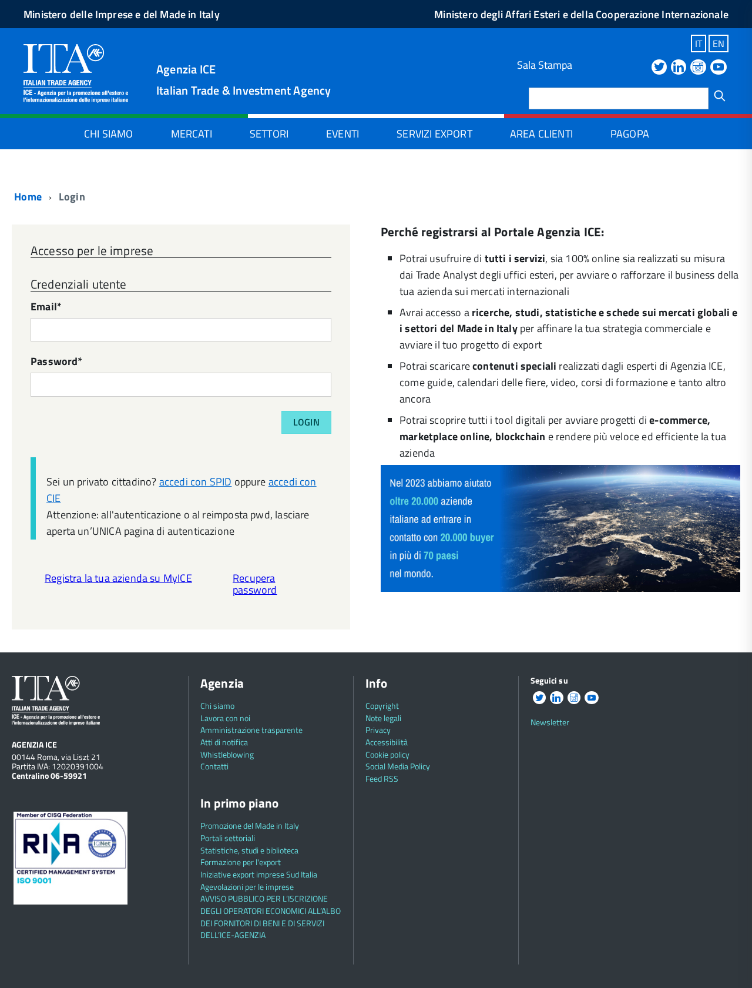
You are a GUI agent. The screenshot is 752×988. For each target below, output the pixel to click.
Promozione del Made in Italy (249, 825)
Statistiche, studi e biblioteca (249, 850)
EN (718, 43)
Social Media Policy (397, 766)
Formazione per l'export (240, 862)
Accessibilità (386, 742)
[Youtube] (718, 68)
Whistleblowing (227, 754)
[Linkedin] (678, 68)
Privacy (378, 730)
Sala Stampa (544, 65)
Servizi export (434, 134)
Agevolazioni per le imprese (247, 886)
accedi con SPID (195, 482)
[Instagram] (698, 68)
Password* (57, 362)
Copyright (382, 705)
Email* (46, 307)
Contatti (214, 766)
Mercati (191, 134)
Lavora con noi (225, 718)
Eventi (342, 134)
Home (27, 197)
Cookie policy (387, 754)
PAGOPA (629, 134)
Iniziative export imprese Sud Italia (258, 874)
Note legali (383, 718)
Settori (269, 134)
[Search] (719, 96)
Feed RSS (381, 778)
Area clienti (541, 134)
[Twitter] (659, 68)
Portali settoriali (227, 838)
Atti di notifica (224, 742)
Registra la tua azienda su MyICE (118, 578)
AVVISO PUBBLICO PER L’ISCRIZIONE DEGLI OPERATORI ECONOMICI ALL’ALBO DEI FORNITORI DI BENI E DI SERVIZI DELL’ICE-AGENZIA (270, 916)
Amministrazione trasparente (251, 730)
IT (698, 43)
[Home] (76, 72)
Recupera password (255, 584)
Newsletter (550, 722)
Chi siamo (108, 134)
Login (306, 422)
